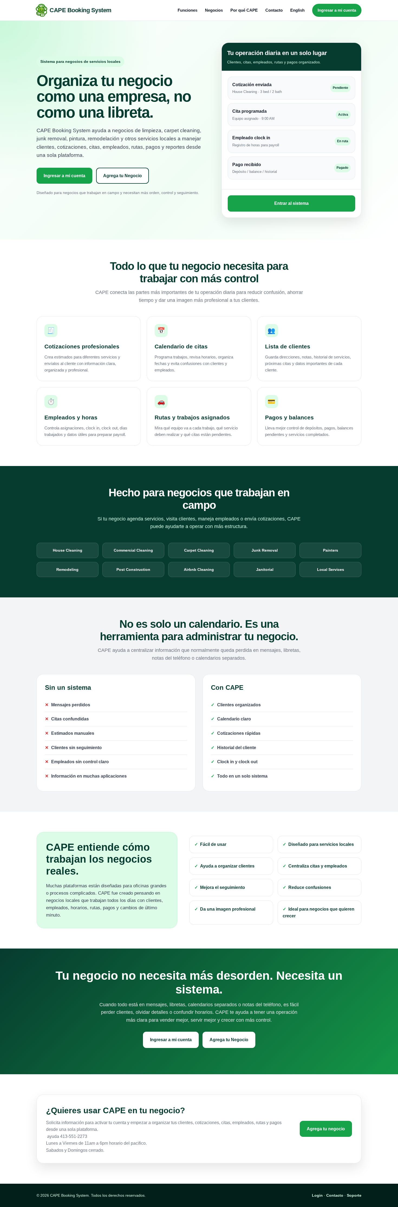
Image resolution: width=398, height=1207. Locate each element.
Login (317, 1195)
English (297, 10)
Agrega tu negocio (326, 1129)
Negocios (214, 10)
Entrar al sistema (291, 203)
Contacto (274, 10)
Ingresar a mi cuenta (337, 10)
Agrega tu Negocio (122, 175)
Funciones (187, 10)
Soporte (354, 1195)
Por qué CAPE (244, 10)
